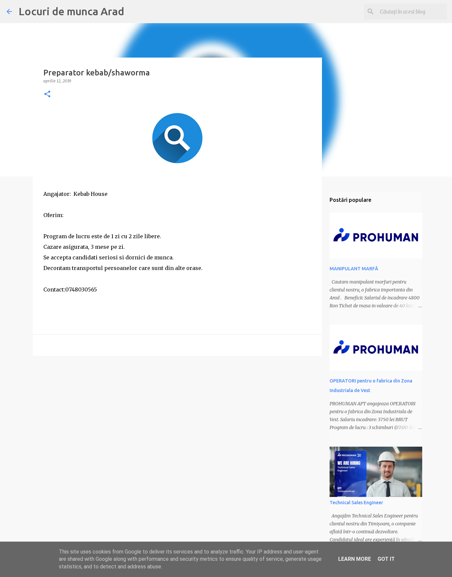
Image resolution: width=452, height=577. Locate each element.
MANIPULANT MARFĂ (354, 268)
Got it (386, 559)
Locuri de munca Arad (71, 11)
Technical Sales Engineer (356, 502)
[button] (47, 94)
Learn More (354, 559)
